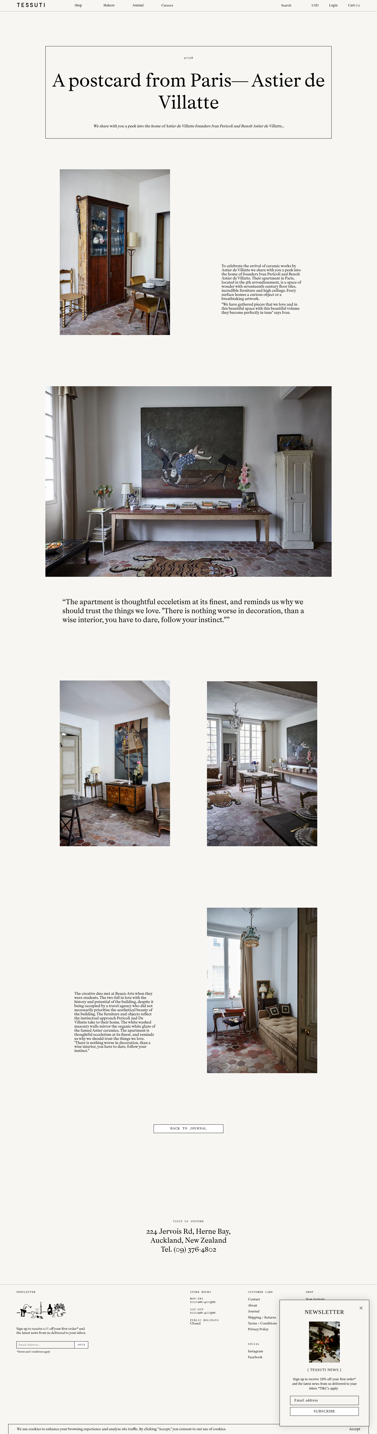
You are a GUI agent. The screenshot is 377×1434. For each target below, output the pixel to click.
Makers (108, 5)
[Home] (41, 6)
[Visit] (115, 252)
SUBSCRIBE (324, 1411)
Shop (78, 5)
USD (315, 5)
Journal (138, 5)
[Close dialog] (361, 1308)
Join (81, 1344)
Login (333, 5)
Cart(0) (354, 5)
